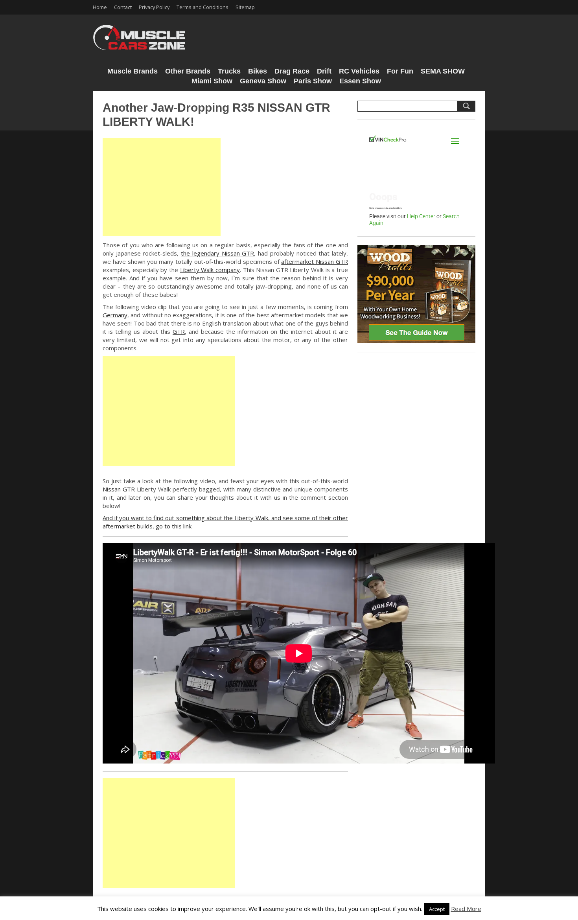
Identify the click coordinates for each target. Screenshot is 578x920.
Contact (123, 7)
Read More (466, 909)
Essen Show (360, 81)
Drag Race (291, 71)
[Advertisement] (162, 187)
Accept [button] (437, 909)
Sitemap (245, 7)
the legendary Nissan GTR (217, 253)
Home (100, 7)
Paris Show (313, 81)
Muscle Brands (132, 71)
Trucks (229, 71)
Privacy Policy (154, 7)
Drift (324, 71)
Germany (115, 315)
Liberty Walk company (210, 270)
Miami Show (211, 81)
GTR (179, 331)
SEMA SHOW (443, 71)
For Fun (400, 71)
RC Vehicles (359, 71)
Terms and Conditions (202, 7)
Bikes (257, 71)
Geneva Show (263, 81)
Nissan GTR (119, 489)
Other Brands (187, 71)
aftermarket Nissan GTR (314, 261)
